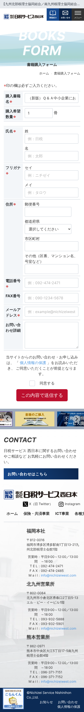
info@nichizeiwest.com (58, 575)
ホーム (44, 73)
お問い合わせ (68, 702)
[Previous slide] (7, 419)
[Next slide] (76, 419)
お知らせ (46, 702)
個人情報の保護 (33, 362)
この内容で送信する (42, 395)
